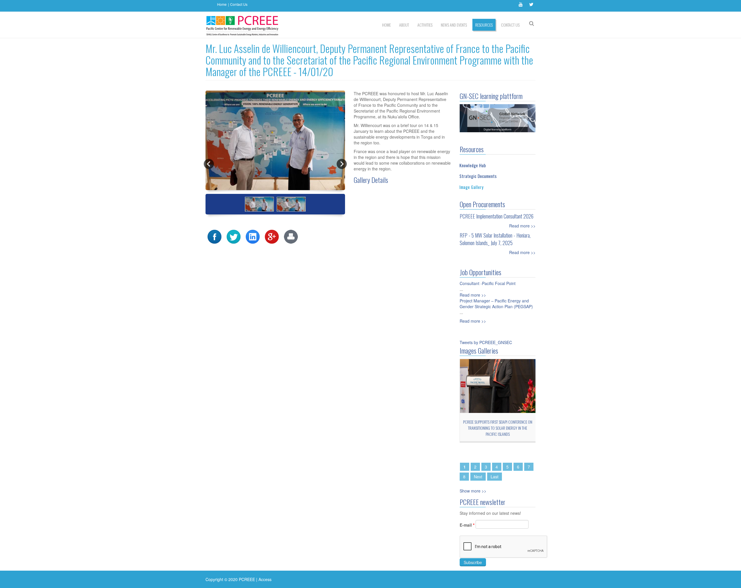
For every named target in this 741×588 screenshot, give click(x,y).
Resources (484, 25)
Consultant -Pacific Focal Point (488, 283)
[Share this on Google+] (272, 236)
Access (265, 579)
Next (478, 476)
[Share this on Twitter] (234, 236)
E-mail (467, 525)
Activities (424, 25)
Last (494, 476)
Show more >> (473, 491)
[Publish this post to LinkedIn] (253, 236)
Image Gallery (471, 187)
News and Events (454, 25)
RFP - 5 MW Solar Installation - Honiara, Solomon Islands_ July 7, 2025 (495, 239)
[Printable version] (291, 236)
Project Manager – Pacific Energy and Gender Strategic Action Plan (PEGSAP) (496, 303)
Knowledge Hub (472, 165)
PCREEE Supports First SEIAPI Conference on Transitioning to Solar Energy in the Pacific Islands (497, 428)
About (404, 25)
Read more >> (522, 226)
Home (222, 4)
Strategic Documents (478, 176)
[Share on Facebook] (214, 236)
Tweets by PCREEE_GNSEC (486, 342)
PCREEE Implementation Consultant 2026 (496, 216)
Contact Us (238, 4)
